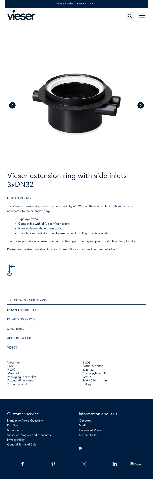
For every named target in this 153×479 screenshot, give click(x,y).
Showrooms (15, 430)
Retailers (81, 4)
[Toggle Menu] (142, 14)
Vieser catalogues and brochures (29, 435)
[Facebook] (22, 464)
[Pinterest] (53, 464)
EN (91, 4)
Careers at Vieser (90, 430)
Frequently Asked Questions (25, 420)
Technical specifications (27, 300)
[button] (130, 15)
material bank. (109, 249)
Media (83, 425)
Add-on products (21, 338)
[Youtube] (138, 464)
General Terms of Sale (22, 444)
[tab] (76, 301)
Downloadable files (22, 310)
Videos (12, 347)
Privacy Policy (16, 439)
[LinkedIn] (114, 464)
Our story (85, 420)
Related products (21, 319)
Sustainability (88, 435)
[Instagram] (84, 464)
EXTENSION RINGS (19, 198)
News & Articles (64, 4)
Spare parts (15, 329)
